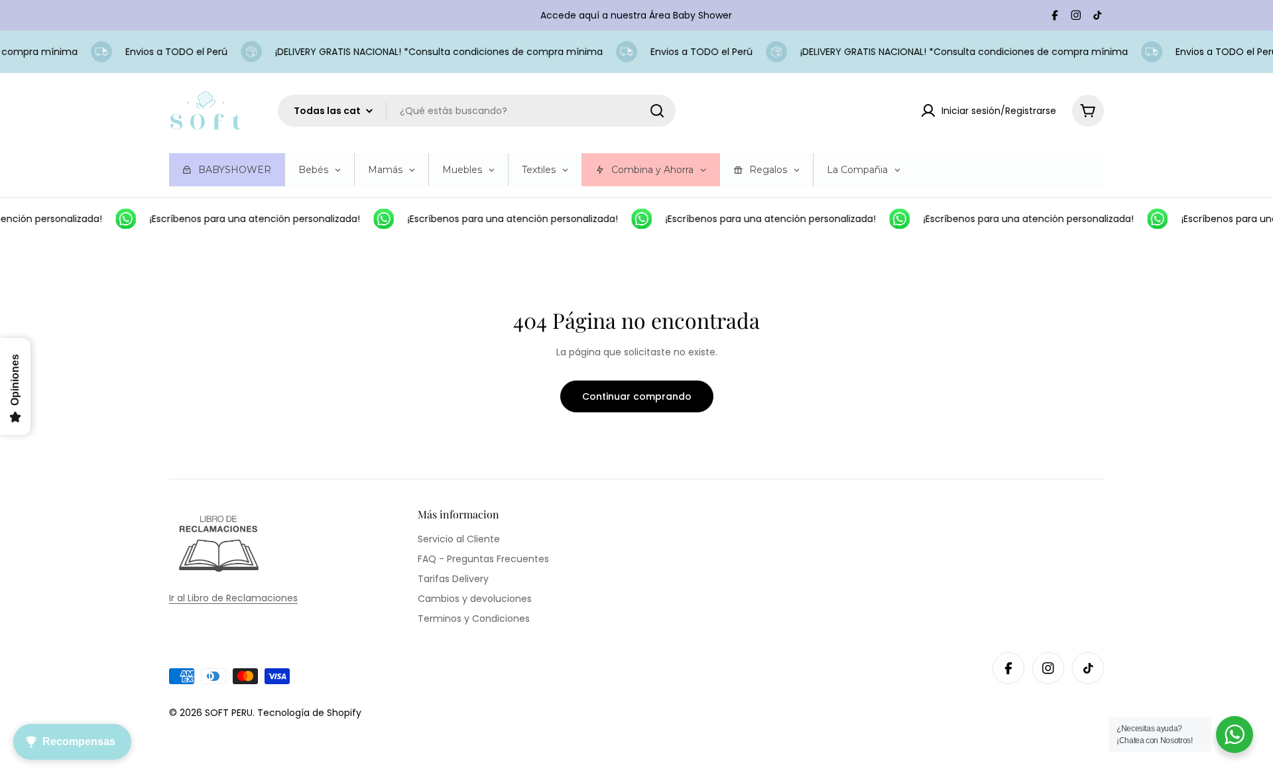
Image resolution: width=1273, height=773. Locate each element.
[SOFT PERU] (120, 218)
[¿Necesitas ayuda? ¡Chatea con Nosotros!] (1234, 734)
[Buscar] (657, 111)
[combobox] (477, 111)
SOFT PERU (229, 712)
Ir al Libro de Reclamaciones (233, 598)
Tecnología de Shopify (309, 712)
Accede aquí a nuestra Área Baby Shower (636, 15)
